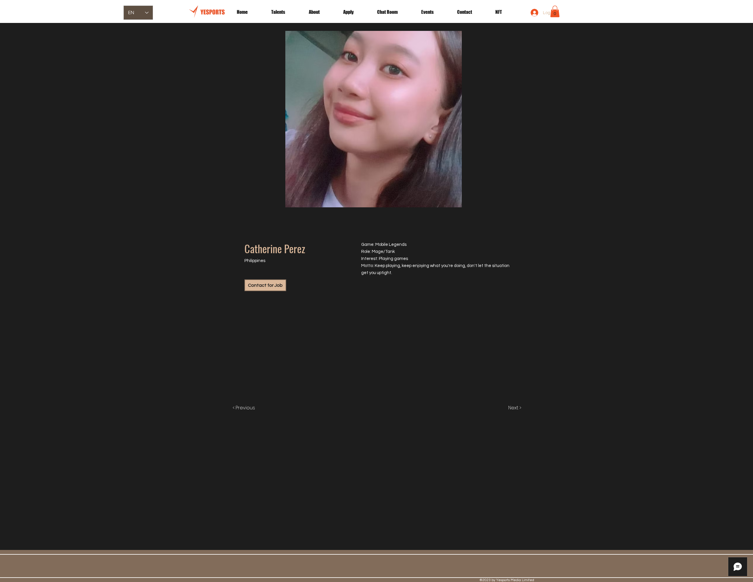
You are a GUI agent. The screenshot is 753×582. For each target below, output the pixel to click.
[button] (435, 12)
